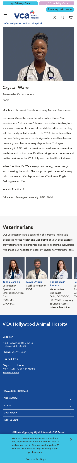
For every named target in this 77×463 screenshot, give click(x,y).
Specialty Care (59, 3)
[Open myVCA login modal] (55, 18)
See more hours (11, 373)
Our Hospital (11, 399)
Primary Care (22, 3)
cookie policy (49, 445)
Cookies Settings (35, 459)
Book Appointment (60, 9)
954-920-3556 (19, 352)
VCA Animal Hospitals (16, 391)
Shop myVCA (10, 413)
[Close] (71, 439)
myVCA (7, 406)
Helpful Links (11, 420)
